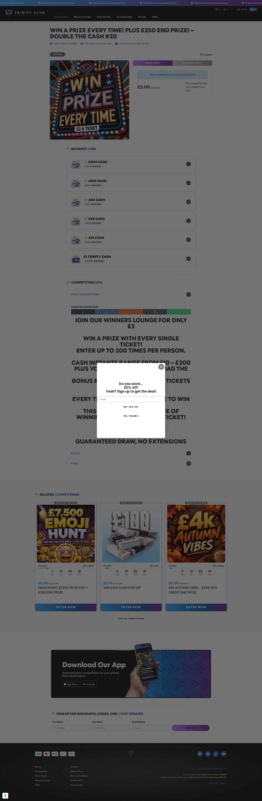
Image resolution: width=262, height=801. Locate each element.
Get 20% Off (131, 407)
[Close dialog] (161, 367)
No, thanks (131, 416)
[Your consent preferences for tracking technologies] (5, 796)
